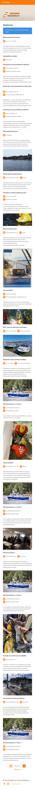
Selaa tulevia (17, 769)
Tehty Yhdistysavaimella (16, 783)
